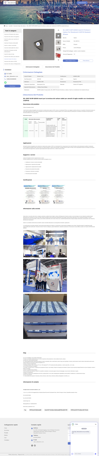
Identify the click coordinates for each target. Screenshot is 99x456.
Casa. (44, 2)
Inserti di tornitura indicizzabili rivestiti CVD (56, 410)
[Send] (96, 453)
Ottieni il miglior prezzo (70, 60)
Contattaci (70, 2)
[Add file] (72, 453)
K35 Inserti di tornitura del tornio (79, 410)
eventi (63, 2)
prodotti (57, 2)
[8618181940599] (35, 445)
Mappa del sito (21, 454)
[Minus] (95, 424)
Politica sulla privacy (12, 454)
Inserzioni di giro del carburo (20, 25)
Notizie (6, 435)
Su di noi (50, 2)
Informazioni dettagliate (32, 67)
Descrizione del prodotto (52, 67)
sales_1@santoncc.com (12, 76)
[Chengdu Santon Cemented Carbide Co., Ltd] (9, 2)
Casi (5, 437)
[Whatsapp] (5, 82)
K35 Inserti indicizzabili (35, 410)
